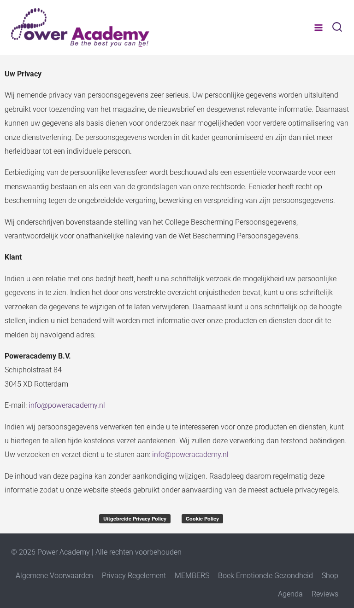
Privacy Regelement (134, 575)
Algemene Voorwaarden (54, 575)
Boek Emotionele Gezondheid (265, 575)
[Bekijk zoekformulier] (337, 28)
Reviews (325, 594)
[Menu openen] (318, 27)
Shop (330, 575)
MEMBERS (192, 575)
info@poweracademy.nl (67, 405)
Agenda (290, 594)
